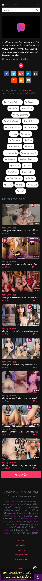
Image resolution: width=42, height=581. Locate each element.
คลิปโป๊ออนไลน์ (13, 127)
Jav (15, 532)
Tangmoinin (32, 102)
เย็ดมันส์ (15, 165)
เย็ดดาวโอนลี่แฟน (29, 159)
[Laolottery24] (17, 574)
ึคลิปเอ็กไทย (16, 146)
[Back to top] (38, 570)
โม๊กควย (33, 184)
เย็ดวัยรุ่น (13, 172)
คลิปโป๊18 (28, 108)
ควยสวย (26, 134)
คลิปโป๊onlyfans (21, 114)
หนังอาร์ (10, 532)
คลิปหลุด (12, 504)
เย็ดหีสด (30, 178)
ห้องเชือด (25, 513)
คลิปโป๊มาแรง (31, 121)
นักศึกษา (6, 530)
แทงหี (20, 184)
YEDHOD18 (28, 90)
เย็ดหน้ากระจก (15, 178)
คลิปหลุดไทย (21, 545)
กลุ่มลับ (13, 515)
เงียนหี (29, 146)
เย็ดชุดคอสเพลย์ (29, 153)
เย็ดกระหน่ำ (12, 153)
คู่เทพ (33, 530)
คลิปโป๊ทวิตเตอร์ (12, 121)
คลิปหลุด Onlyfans (13, 102)
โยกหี (21, 191)
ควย (15, 134)
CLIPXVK (17, 93)
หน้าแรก (21, 540)
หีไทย (29, 140)
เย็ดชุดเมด (11, 159)
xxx (15, 524)
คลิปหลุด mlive (21, 559)
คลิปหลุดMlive (29, 518)
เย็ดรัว (28, 165)
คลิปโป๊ (14, 108)
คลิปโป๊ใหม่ (31, 127)
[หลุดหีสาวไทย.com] (10, 5)
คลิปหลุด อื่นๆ (21, 474)
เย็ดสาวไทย (28, 172)
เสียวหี (9, 184)
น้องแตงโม (15, 140)
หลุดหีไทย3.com (11, 501)
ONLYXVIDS (7, 93)
